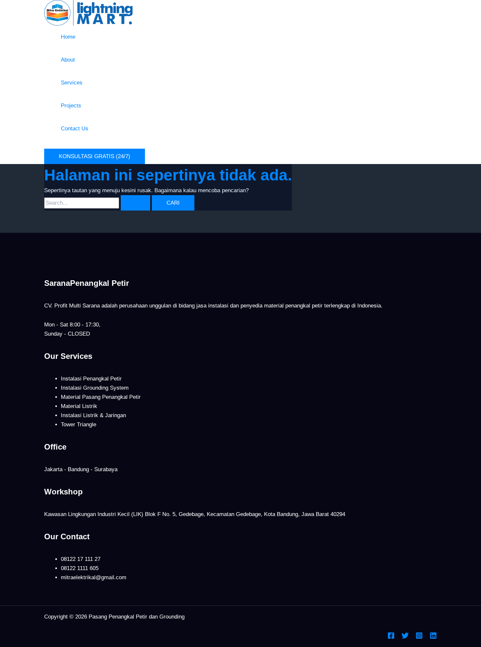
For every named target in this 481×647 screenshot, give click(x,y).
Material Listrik (79, 406)
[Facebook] (391, 637)
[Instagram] (419, 637)
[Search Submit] (135, 203)
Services (71, 83)
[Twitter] (405, 637)
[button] (94, 156)
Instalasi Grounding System (95, 388)
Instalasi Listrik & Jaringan (93, 415)
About (68, 60)
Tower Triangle (78, 424)
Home (68, 37)
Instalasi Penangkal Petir (91, 379)
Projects (71, 105)
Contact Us (74, 128)
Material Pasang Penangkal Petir (101, 397)
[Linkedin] (433, 637)
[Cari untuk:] (98, 203)
